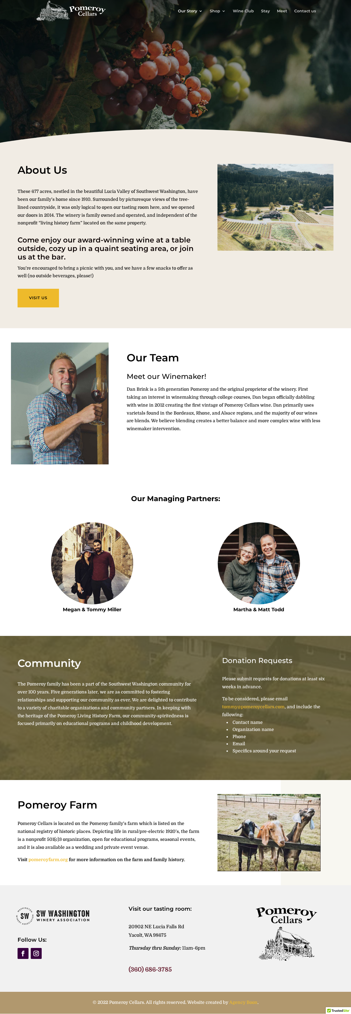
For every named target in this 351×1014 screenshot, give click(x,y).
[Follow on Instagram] (36, 953)
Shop (215, 11)
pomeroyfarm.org (48, 859)
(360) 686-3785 (150, 969)
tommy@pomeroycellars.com (253, 706)
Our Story (187, 11)
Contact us (305, 11)
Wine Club (243, 11)
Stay (265, 11)
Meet (282, 11)
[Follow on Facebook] (23, 953)
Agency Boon (243, 1002)
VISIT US (38, 297)
